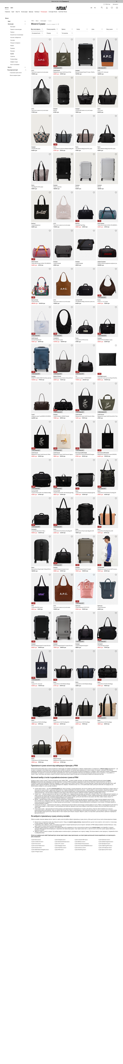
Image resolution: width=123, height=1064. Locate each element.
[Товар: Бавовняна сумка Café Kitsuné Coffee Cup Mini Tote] (85, 397)
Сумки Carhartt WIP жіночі (81, 839)
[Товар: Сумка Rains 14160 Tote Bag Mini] (63, 703)
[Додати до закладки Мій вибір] (50, 39)
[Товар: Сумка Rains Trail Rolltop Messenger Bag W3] (85, 474)
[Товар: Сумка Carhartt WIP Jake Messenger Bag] (63, 474)
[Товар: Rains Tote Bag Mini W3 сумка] (41, 168)
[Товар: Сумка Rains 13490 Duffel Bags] (107, 665)
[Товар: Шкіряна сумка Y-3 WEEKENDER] (85, 359)
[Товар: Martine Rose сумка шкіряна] (41, 283)
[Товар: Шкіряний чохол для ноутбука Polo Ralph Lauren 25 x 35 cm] (107, 359)
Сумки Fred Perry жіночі (60, 847)
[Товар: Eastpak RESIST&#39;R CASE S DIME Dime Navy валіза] (41, 359)
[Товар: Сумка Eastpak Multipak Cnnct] (63, 550)
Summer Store (63, 12)
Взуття (18, 12)
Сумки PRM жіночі (59, 849)
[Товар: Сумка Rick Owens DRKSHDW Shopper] (85, 436)
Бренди (31, 12)
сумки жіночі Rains (70, 783)
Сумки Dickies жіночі (36, 847)
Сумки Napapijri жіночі (60, 845)
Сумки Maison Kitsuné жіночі (82, 843)
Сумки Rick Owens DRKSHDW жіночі (83, 845)
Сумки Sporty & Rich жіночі (105, 849)
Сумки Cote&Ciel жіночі (37, 841)
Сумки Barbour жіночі (80, 841)
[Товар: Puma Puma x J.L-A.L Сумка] (107, 283)
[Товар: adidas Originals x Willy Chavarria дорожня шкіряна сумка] (107, 245)
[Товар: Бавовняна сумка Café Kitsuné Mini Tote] (107, 397)
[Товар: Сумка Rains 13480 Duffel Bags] (41, 703)
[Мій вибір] (112, 8)
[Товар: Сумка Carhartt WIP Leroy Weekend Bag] (41, 474)
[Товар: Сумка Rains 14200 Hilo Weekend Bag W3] (63, 130)
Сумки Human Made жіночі (38, 845)
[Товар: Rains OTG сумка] (107, 92)
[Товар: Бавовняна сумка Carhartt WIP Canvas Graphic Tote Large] (107, 550)
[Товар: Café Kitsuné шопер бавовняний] (41, 321)
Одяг (12, 12)
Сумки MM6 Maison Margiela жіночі (40, 849)
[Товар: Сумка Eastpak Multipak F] (85, 627)
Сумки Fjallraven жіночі (104, 839)
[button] (37, 29)
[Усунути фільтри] (116, 1)
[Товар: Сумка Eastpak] (63, 245)
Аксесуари (24, 12)
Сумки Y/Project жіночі (37, 851)
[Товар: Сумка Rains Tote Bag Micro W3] (107, 512)
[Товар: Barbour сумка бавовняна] (41, 206)
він (12, 8)
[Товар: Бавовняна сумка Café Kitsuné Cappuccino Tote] (63, 436)
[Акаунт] (107, 8)
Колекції (37, 12)
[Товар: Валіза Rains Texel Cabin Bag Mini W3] (85, 512)
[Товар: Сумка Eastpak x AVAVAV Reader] (63, 397)
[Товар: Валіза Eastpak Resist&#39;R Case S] (85, 550)
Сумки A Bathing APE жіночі (105, 845)
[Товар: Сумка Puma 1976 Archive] (85, 321)
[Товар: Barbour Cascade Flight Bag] (85, 206)
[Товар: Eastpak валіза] (63, 92)
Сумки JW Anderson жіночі (105, 847)
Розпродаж (44, 12)
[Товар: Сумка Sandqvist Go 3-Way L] (41, 512)
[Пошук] (102, 7)
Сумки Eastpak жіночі (60, 839)
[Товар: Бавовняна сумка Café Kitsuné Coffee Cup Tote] (41, 436)
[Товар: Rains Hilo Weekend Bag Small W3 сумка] (85, 130)
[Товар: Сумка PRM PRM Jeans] (41, 589)
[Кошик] (117, 8)
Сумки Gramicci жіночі (80, 847)
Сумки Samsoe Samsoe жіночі (62, 841)
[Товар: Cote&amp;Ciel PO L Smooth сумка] (63, 321)
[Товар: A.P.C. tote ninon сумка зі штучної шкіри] (41, 53)
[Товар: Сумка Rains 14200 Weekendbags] (63, 665)
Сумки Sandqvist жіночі (104, 843)
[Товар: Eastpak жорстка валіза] (63, 168)
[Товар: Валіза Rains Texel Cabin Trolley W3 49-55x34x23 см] (41, 550)
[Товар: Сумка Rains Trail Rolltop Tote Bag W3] (107, 474)
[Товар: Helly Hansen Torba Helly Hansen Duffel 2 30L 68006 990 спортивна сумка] (107, 206)
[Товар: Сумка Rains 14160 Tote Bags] (85, 703)
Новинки (7, 12)
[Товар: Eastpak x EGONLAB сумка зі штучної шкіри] (85, 92)
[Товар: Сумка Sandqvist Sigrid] (107, 627)
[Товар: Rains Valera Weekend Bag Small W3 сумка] (107, 130)
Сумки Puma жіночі (36, 843)
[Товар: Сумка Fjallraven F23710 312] (85, 589)
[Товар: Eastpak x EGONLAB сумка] (41, 130)
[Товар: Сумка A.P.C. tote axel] (107, 53)
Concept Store (53, 12)
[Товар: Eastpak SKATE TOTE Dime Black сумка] (107, 321)
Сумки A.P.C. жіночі (59, 843)
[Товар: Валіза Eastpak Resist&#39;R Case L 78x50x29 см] (85, 53)
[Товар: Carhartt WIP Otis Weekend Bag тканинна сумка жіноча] (85, 283)
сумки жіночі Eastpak (43, 783)
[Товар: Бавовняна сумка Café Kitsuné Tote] (63, 53)
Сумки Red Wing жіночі (80, 849)
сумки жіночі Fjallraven (89, 782)
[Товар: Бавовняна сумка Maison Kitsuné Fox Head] (63, 359)
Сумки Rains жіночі (36, 839)
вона (7, 8)
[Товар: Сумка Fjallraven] (107, 589)
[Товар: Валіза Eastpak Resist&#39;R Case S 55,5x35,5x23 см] (41, 627)
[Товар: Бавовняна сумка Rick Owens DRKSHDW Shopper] (107, 436)
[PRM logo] (61, 8)
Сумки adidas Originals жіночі (106, 841)
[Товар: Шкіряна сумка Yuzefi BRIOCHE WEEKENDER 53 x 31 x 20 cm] (41, 397)
